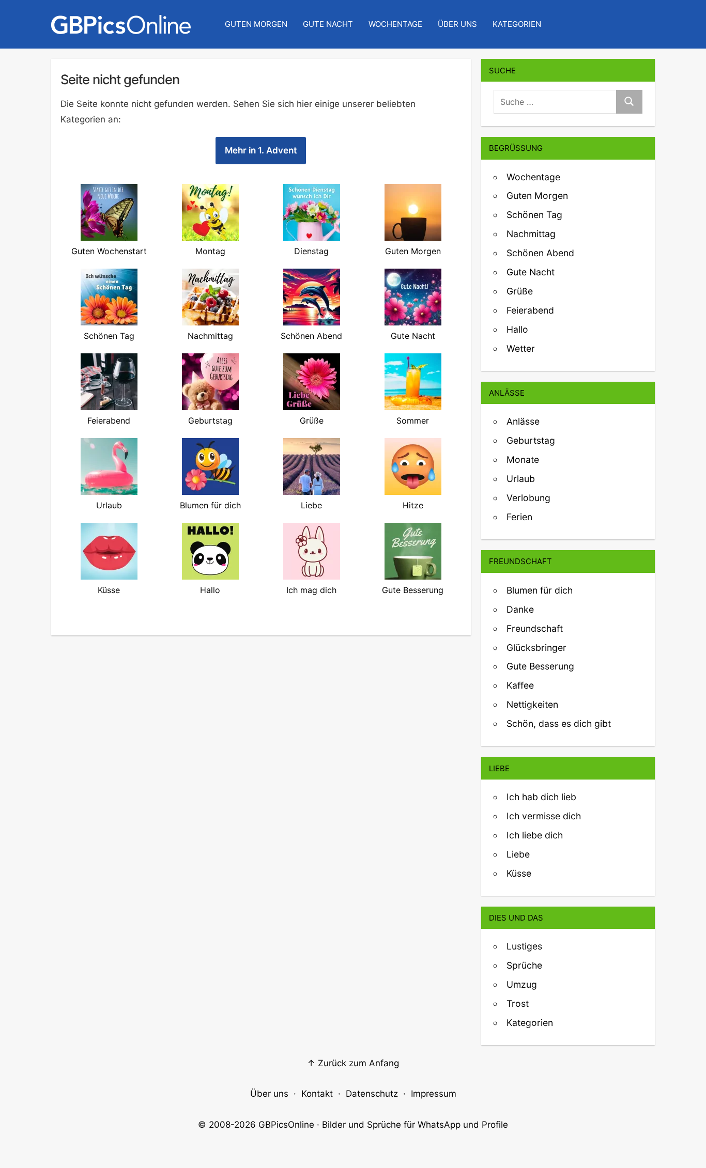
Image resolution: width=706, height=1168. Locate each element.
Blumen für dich (540, 590)
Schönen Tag (534, 214)
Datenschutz (372, 1093)
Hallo (517, 329)
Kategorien (517, 24)
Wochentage (395, 24)
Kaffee (520, 685)
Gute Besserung (540, 666)
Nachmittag (531, 233)
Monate (523, 459)
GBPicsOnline (286, 1124)
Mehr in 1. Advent (261, 150)
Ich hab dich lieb (541, 796)
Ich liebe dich (535, 835)
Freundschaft (535, 628)
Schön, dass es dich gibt (559, 723)
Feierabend (530, 310)
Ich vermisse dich (544, 816)
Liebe (518, 854)
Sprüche (524, 965)
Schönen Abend (540, 252)
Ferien (519, 516)
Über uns (457, 24)
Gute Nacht (328, 24)
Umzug (522, 984)
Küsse (519, 873)
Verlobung (528, 497)
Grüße (520, 291)
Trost (518, 1003)
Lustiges (524, 946)
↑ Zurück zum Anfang (353, 1063)
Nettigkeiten (532, 704)
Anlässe (523, 421)
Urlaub (521, 478)
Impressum (433, 1093)
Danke (520, 609)
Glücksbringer (536, 647)
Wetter (521, 348)
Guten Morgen (256, 24)
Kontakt (317, 1093)
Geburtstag (531, 440)
